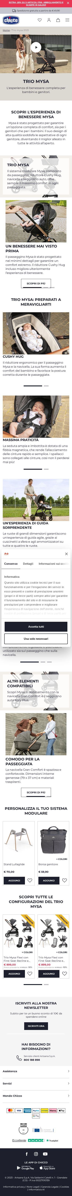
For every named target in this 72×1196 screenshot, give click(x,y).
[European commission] (43, 1129)
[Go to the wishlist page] (40, 20)
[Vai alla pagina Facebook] (27, 1154)
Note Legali (33, 1186)
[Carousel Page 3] (52, 287)
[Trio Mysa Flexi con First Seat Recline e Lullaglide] (19, 933)
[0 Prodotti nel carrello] (58, 20)
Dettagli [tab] (28, 563)
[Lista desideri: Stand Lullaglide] (30, 880)
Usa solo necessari (36, 638)
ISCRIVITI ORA (36, 1026)
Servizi (7, 1083)
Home (6, 30)
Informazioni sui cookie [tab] (54, 563)
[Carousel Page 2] (45, 287)
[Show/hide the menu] (67, 20)
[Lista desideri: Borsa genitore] (64, 880)
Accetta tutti (36, 626)
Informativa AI (37, 1189)
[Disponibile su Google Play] (25, 1168)
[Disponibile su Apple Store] (47, 1168)
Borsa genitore (48, 864)
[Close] (68, 3)
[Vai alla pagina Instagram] (36, 1154)
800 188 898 (32, 1060)
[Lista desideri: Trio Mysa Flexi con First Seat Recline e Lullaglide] (30, 974)
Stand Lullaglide (14, 864)
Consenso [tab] (11, 563)
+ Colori (61, 859)
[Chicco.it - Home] (11, 20)
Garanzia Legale (49, 1186)
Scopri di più (36, 283)
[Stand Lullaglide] (19, 840)
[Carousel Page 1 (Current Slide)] (32, 287)
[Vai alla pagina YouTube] (45, 1154)
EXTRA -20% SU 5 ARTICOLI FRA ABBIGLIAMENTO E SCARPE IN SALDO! (36, 3)
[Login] (49, 20)
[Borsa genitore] (53, 840)
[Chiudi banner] (66, 554)
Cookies (64, 1186)
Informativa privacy (14, 1186)
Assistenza (10, 1071)
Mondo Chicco (12, 1095)
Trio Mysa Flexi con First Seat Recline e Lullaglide (16, 959)
